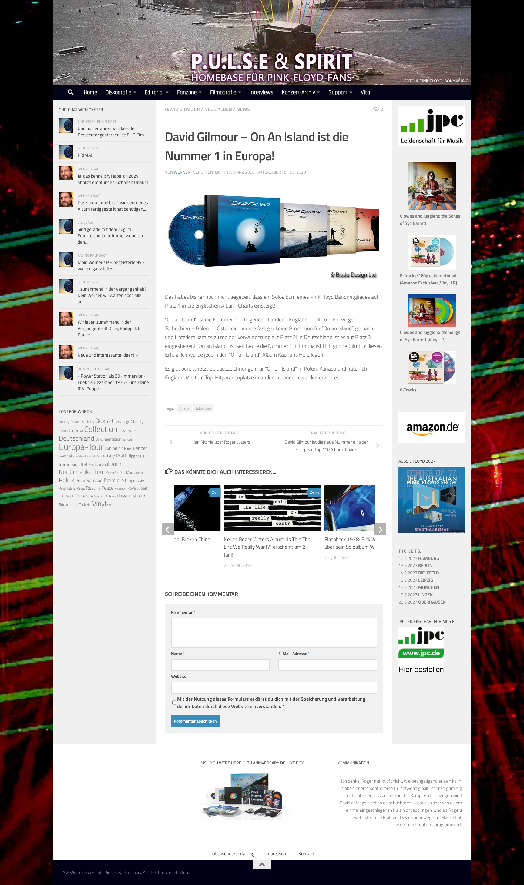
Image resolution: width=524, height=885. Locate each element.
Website (178, 676)
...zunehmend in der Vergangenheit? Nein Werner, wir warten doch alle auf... (112, 295)
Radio (80, 488)
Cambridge (122, 421)
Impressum (276, 853)
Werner (182, 172)
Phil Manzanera (131, 472)
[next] (380, 529)
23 (317, 493)
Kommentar (183, 612)
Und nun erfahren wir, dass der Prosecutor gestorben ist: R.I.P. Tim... (112, 131)
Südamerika (68, 504)
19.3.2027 (415, 594)
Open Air (112, 472)
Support (338, 92)
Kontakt (306, 853)
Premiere (114, 480)
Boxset (104, 420)
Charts (185, 408)
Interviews (261, 92)
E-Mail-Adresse (294, 653)
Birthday (88, 421)
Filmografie (223, 92)
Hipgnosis (136, 456)
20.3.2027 (422, 601)
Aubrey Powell (70, 421)
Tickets (85, 504)
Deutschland (76, 438)
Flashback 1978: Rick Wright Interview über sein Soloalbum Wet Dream (366, 543)
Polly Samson (89, 480)
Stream (123, 495)
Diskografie (118, 92)
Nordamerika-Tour (82, 471)
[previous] (168, 529)
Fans (128, 448)
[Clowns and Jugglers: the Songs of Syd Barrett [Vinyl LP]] (432, 324)
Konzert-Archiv (298, 92)
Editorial (154, 92)
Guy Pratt (116, 455)
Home (90, 92)
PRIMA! (85, 154)
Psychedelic (67, 488)
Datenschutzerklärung (232, 853)
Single (70, 496)
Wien (110, 504)
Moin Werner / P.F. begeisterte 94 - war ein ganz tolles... (111, 265)
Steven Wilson (105, 496)
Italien (87, 464)
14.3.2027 (418, 572)
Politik (66, 479)
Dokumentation (108, 439)
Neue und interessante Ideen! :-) (108, 354)
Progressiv (134, 480)
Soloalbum (203, 408)
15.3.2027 (415, 580)
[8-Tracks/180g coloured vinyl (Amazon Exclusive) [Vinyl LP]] (432, 268)
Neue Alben (218, 109)
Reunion (120, 488)
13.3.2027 (415, 565)
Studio (138, 495)
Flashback (79, 456)
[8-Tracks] (432, 382)
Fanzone (187, 92)
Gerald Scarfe (96, 456)
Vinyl (99, 503)
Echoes (127, 439)
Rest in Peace (99, 487)
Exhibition (114, 448)
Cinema (76, 430)
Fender (140, 448)
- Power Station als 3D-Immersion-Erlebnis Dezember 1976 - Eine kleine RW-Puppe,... (113, 382)
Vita (365, 92)
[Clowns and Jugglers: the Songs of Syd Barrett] (432, 208)
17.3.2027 (418, 587)
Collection (100, 429)
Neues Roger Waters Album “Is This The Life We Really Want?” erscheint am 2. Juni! (267, 547)
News (243, 109)
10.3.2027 (418, 558)
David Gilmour (182, 109)
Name (178, 653)
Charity (137, 421)
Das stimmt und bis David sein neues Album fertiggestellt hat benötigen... (113, 205)
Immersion (69, 464)
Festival (65, 456)
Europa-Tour (81, 446)
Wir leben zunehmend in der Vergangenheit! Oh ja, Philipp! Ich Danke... (109, 328)
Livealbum (108, 463)
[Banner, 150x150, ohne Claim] (421, 670)
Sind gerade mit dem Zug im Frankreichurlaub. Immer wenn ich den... (110, 235)
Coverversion (130, 430)
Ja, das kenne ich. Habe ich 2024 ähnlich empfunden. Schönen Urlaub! (113, 179)
